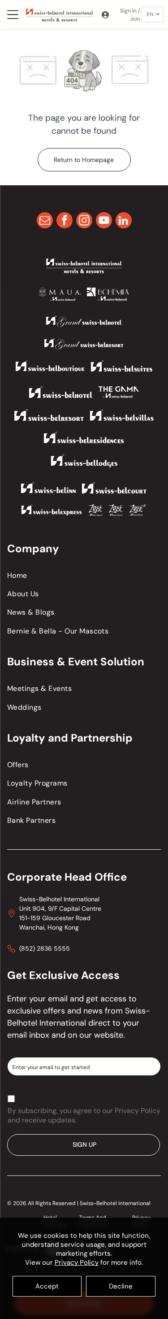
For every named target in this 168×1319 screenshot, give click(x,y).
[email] (45, 221)
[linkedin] (124, 221)
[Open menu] (12, 14)
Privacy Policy (77, 1262)
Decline (121, 1286)
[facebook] (64, 221)
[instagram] (84, 221)
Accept (47, 1286)
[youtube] (104, 221)
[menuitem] (84, 575)
